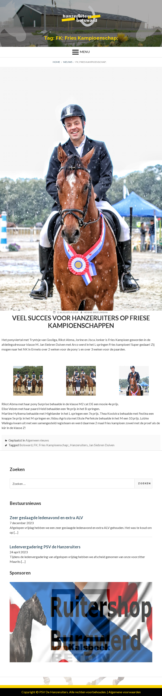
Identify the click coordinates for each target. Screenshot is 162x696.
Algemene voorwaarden (124, 692)
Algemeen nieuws (37, 440)
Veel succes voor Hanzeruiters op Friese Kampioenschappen (81, 321)
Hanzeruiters (79, 445)
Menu (85, 52)
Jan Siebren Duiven (101, 445)
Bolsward (25, 445)
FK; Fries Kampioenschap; (51, 445)
